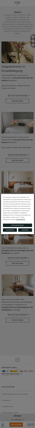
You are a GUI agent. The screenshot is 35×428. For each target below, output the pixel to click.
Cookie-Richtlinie (20, 219)
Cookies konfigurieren (17, 225)
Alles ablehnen (10, 230)
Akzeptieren (25, 230)
